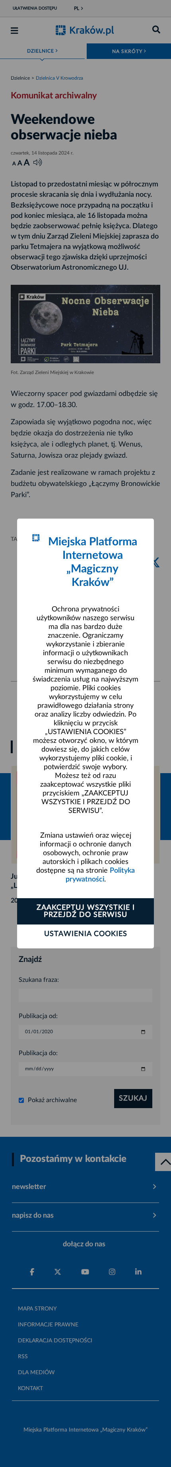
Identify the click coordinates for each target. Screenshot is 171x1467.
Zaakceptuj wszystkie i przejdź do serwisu (86, 911)
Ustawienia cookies (85, 934)
